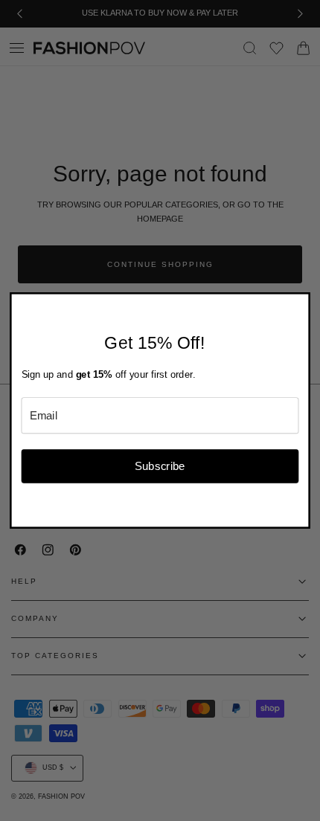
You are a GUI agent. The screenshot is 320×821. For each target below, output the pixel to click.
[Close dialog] (301, 302)
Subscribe (160, 466)
